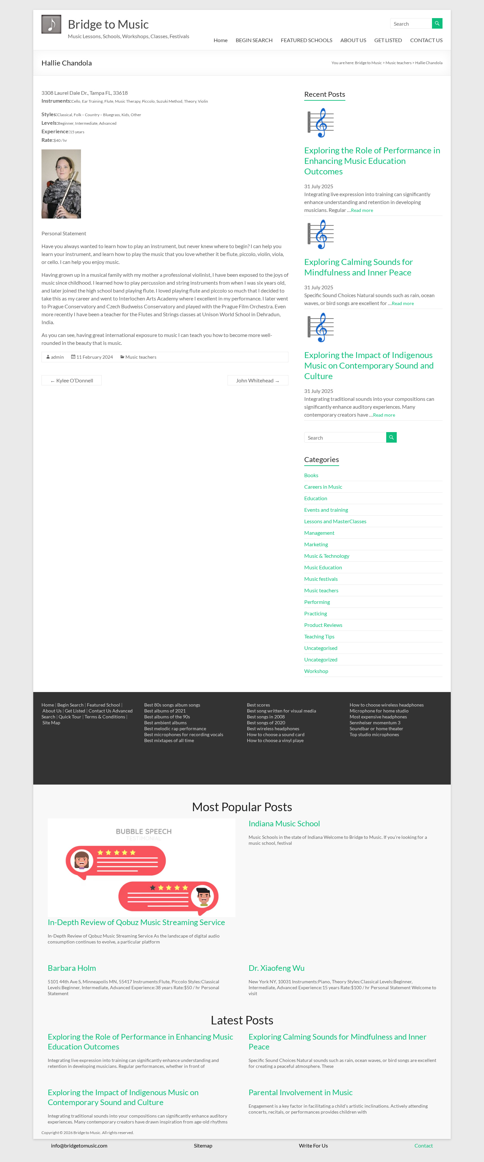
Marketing (316, 544)
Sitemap (203, 1145)
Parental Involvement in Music (301, 1092)
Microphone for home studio (379, 710)
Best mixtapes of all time (169, 740)
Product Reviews (323, 625)
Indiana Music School (284, 823)
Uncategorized (320, 659)
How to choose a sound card (276, 734)
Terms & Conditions (105, 716)
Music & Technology (326, 556)
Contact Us (100, 710)
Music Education (323, 567)
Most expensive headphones (378, 716)
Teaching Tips (319, 636)
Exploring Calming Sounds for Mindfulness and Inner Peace (358, 266)
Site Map (51, 722)
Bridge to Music (108, 24)
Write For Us (313, 1145)
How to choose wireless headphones (387, 705)
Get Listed (75, 710)
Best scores (258, 705)
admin (57, 357)
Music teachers (140, 357)
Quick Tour (70, 716)
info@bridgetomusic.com (79, 1145)
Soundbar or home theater (376, 728)
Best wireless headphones (273, 728)
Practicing (315, 613)
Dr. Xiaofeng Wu (277, 967)
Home (221, 40)
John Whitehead (258, 380)
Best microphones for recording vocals (183, 734)
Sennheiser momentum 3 (375, 722)
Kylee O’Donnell (71, 380)
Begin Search (70, 705)
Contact (424, 1145)
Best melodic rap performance (175, 728)
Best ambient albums (165, 722)
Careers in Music (323, 486)
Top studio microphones (374, 734)
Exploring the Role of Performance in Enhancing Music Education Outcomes (372, 160)
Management (319, 532)
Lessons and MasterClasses (335, 521)
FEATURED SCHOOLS (306, 40)
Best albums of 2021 (165, 710)
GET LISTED (388, 40)
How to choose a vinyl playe (275, 740)
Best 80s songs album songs (172, 705)
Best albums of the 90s (167, 716)
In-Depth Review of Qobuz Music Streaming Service (136, 922)
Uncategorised (320, 648)
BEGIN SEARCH (254, 40)
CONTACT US (426, 40)
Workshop (316, 671)
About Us (52, 710)
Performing (317, 602)
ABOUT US (353, 40)
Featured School (103, 705)
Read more (362, 210)
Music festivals (321, 579)
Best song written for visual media (281, 710)
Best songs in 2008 (266, 716)
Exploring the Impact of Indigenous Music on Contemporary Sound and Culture (369, 365)
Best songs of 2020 (266, 722)
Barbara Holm (72, 967)
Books (311, 475)
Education (315, 498)
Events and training (326, 509)
